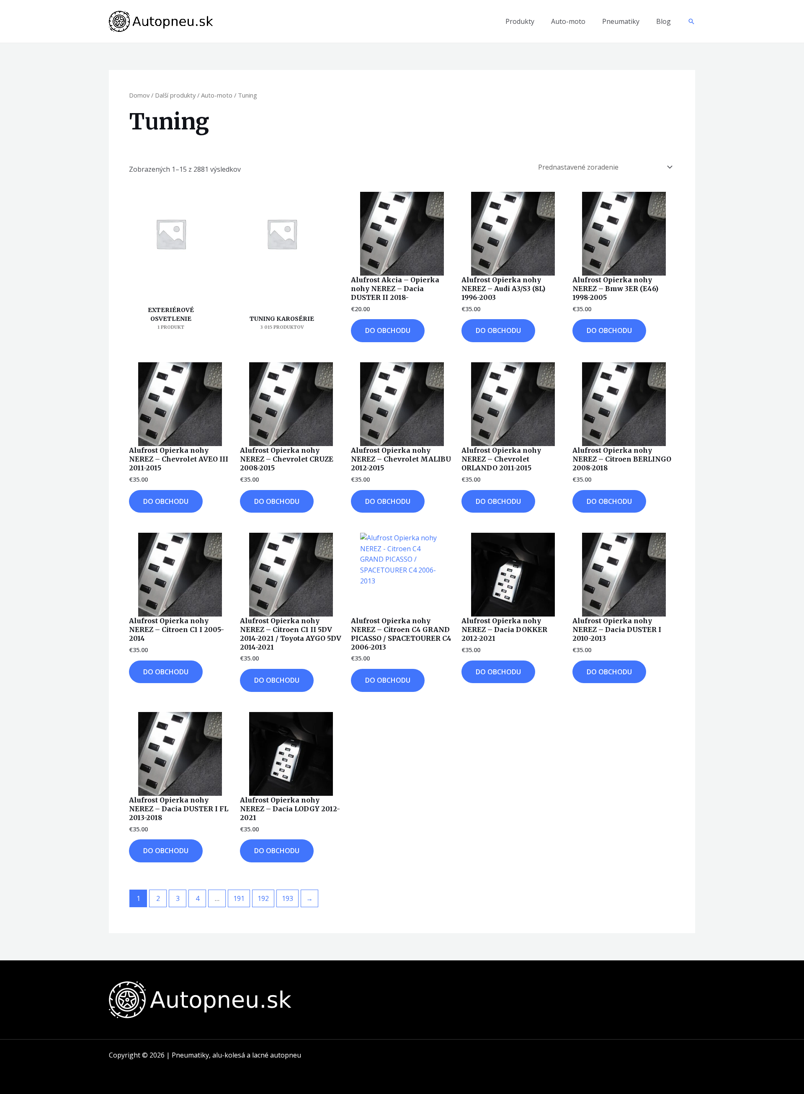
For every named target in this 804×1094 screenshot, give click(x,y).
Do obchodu (387, 330)
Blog (663, 21)
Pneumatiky (620, 21)
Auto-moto (568, 21)
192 (263, 898)
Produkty (519, 21)
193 (287, 898)
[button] (691, 21)
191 (239, 898)
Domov (139, 95)
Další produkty (175, 95)
